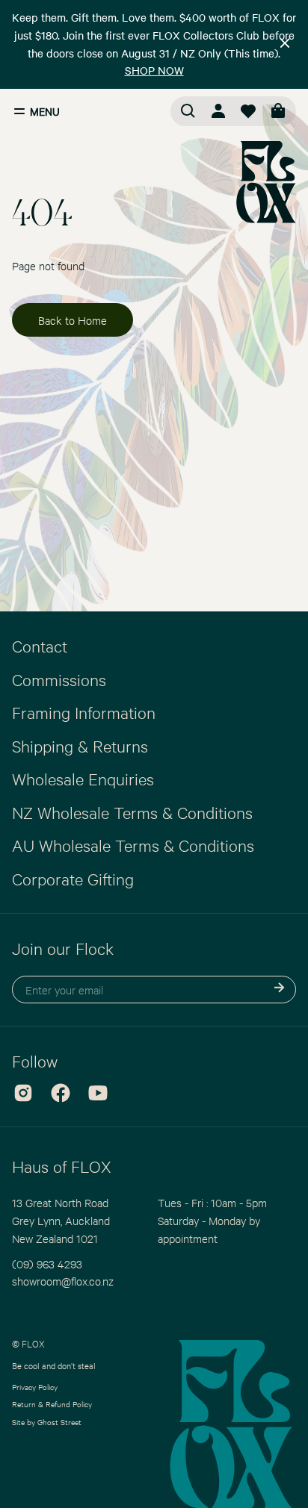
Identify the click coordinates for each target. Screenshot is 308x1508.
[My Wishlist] (248, 111)
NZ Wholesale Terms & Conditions (132, 812)
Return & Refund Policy (52, 1403)
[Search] (188, 111)
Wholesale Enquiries (83, 778)
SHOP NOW (154, 70)
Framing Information (83, 712)
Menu (45, 111)
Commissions (59, 679)
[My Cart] (278, 111)
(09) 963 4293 (47, 1263)
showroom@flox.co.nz (63, 1281)
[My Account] (218, 111)
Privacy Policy (35, 1386)
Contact (39, 645)
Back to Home (72, 320)
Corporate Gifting (73, 878)
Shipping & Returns (80, 745)
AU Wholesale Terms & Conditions (133, 845)
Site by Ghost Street (46, 1421)
